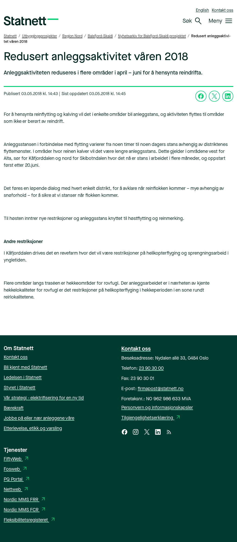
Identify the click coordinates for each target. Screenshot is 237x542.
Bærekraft (14, 408)
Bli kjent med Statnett (25, 367)
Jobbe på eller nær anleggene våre (39, 418)
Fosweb (16, 469)
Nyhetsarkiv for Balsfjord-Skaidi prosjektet (152, 36)
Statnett (10, 36)
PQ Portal (17, 479)
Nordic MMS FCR (25, 510)
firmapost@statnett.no (161, 388)
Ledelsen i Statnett (23, 377)
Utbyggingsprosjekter (39, 36)
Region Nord (72, 36)
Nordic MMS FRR (25, 499)
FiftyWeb (16, 459)
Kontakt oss (222, 10)
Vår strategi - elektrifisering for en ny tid (44, 398)
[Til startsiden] (31, 21)
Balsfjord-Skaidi (100, 36)
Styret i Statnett (19, 388)
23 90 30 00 (151, 368)
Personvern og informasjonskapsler (157, 407)
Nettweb (16, 489)
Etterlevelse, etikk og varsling (33, 428)
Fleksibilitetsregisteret (30, 520)
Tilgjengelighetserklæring (151, 418)
